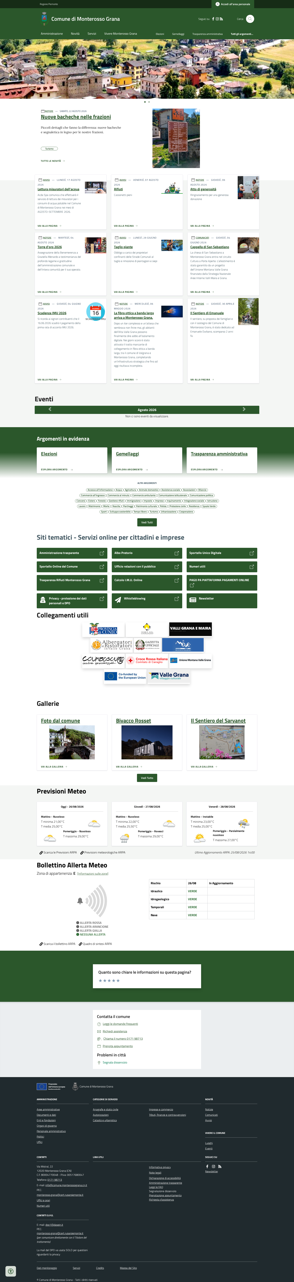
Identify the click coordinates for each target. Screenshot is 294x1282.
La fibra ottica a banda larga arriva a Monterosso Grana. (134, 315)
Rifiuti (118, 189)
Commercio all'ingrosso (93, 495)
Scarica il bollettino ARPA (59, 943)
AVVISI (46, 180)
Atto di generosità (203, 189)
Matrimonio (94, 506)
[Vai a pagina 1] (145, 102)
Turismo (154, 511)
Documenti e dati (46, 1115)
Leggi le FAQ (156, 1187)
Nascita (116, 506)
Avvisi (208, 1120)
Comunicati (211, 1115)
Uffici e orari (43, 1200)
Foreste (102, 500)
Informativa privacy (160, 1167)
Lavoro (82, 506)
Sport (104, 511)
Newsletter (211, 1171)
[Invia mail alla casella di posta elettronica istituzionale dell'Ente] (66, 1185)
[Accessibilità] (10, 1271)
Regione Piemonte (49, 4)
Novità (75, 33)
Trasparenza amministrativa (207, 34)
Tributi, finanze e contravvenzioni (167, 1115)
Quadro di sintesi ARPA (97, 943)
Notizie (209, 1109)
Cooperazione (186, 511)
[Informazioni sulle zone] (92, 873)
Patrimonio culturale (146, 506)
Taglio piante (123, 247)
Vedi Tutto (147, 778)
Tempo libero (140, 511)
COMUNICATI (202, 237)
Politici (40, 1137)
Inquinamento (174, 500)
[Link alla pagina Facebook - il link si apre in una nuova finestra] (213, 19)
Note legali (155, 1173)
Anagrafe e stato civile (105, 1109)
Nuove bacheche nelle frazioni (76, 116)
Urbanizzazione (168, 511)
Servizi (92, 33)
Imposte (148, 500)
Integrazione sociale (194, 500)
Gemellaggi (178, 34)
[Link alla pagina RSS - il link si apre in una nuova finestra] (221, 19)
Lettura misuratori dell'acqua (58, 189)
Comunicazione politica (201, 495)
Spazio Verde (209, 506)
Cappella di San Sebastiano (209, 247)
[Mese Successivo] (244, 409)
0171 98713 (54, 1180)
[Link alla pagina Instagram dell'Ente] (213, 1166)
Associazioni (189, 489)
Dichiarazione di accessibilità (165, 1178)
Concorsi (81, 500)
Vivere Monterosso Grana (120, 33)
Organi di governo (47, 1126)
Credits (100, 1268)
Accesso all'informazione (100, 489)
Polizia (163, 506)
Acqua (119, 489)
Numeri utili (43, 1206)
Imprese (159, 500)
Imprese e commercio (161, 1109)
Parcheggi (128, 506)
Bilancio (202, 489)
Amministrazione (52, 33)
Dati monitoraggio (47, 1268)
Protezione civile (177, 506)
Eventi (209, 1148)
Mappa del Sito (128, 1268)
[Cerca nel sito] (248, 19)
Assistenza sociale (170, 489)
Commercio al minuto (118, 495)
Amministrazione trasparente (165, 1183)
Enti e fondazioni (46, 1120)
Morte (106, 506)
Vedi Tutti (147, 522)
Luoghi (209, 1143)
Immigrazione (134, 500)
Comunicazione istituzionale (173, 495)
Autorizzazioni (101, 1115)
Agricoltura (130, 489)
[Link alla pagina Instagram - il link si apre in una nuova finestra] (217, 19)
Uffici (39, 1142)
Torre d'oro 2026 (50, 247)
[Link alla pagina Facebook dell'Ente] (207, 1166)
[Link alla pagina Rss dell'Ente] (220, 1166)
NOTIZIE (49, 111)
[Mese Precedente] (50, 409)
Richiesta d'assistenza (161, 1200)
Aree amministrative (48, 1109)
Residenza (194, 506)
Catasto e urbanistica (105, 1120)
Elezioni (160, 34)
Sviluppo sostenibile (120, 511)
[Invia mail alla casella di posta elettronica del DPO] (54, 1225)
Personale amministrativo (51, 1131)
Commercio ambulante (144, 495)
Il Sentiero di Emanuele (207, 313)
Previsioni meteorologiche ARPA (104, 852)
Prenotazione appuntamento (165, 1195)
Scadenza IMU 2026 (52, 313)
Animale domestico (148, 489)
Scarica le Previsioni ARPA (60, 852)
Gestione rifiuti (116, 500)
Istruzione (212, 500)
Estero (91, 500)
